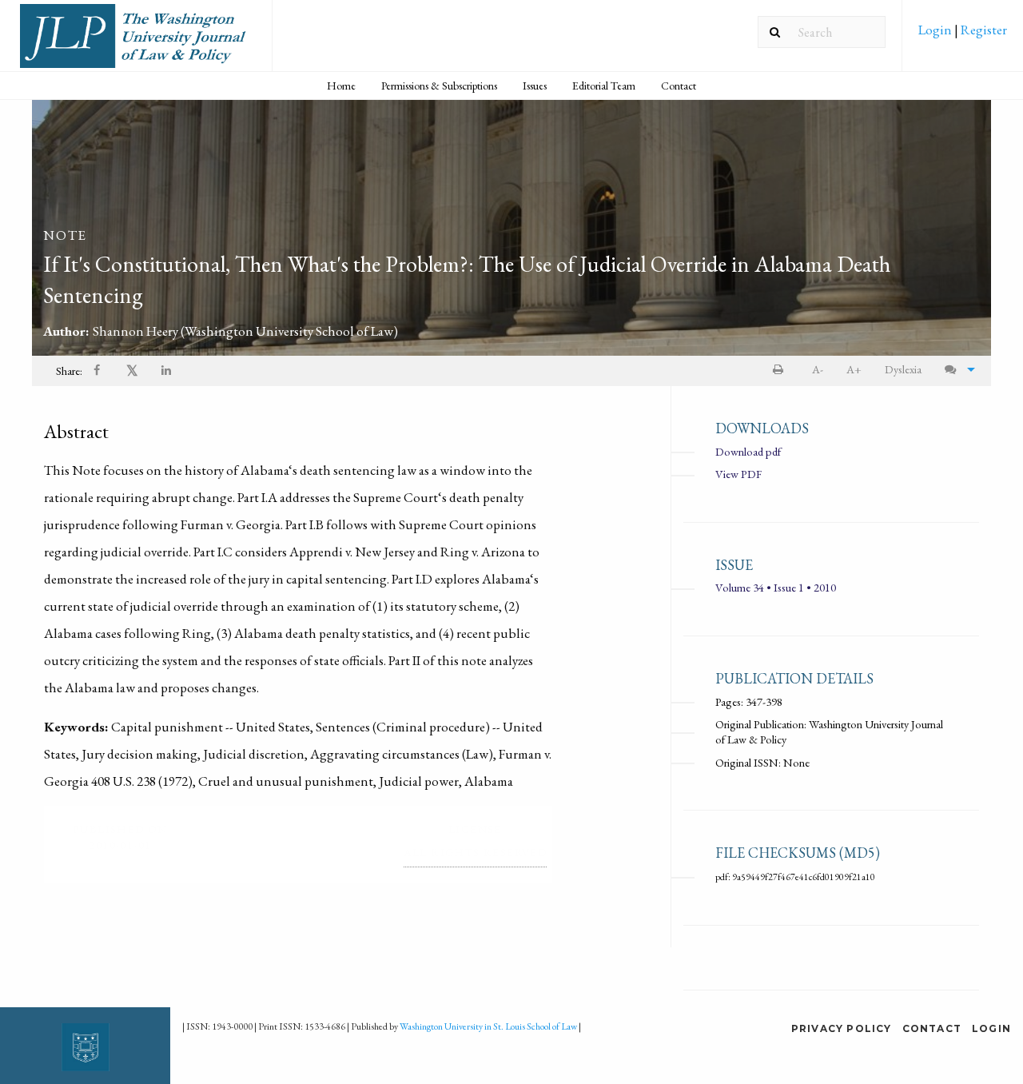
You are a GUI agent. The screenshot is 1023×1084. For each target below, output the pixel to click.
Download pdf (748, 451)
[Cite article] (956, 370)
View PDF (738, 473)
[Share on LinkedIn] (167, 371)
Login (936, 29)
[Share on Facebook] (98, 371)
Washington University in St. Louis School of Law (488, 1026)
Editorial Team (603, 85)
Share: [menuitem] (69, 370)
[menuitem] (962, 35)
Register (982, 29)
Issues (535, 85)
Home (341, 85)
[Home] (136, 42)
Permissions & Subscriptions (439, 85)
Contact (678, 85)
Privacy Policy (841, 1028)
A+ (854, 369)
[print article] (781, 370)
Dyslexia (903, 369)
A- (817, 369)
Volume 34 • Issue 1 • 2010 (775, 587)
